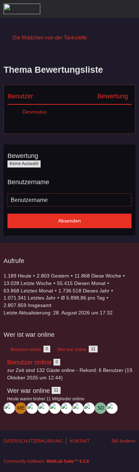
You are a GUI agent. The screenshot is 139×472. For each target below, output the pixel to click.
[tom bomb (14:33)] (55, 408)
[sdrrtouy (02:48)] (100, 408)
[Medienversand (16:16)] (20, 408)
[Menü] (130, 9)
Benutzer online (29, 362)
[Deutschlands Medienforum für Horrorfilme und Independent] (22, 9)
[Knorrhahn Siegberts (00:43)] (112, 408)
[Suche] (94, 9)
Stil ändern (123, 441)
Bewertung (112, 96)
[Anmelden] (112, 9)
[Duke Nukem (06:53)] (89, 408)
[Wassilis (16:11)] (32, 408)
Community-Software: (46, 461)
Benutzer (20, 96)
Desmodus (34, 112)
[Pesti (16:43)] (9, 408)
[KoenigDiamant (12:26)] (77, 408)
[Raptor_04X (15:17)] (43, 408)
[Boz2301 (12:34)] (66, 408)
